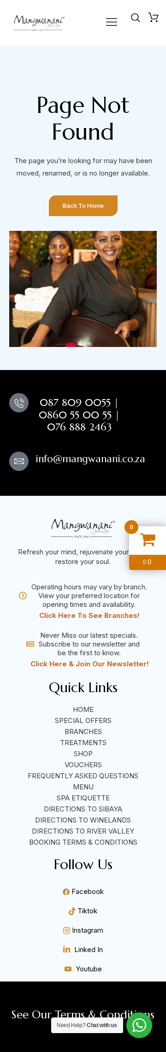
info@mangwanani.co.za (90, 459)
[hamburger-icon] (111, 23)
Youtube (88, 968)
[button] (135, 18)
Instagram (86, 930)
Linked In (87, 949)
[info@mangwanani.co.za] (19, 461)
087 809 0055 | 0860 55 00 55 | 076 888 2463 (79, 414)
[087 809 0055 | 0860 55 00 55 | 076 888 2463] (19, 402)
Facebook (87, 891)
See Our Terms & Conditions (83, 1015)
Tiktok (86, 910)
